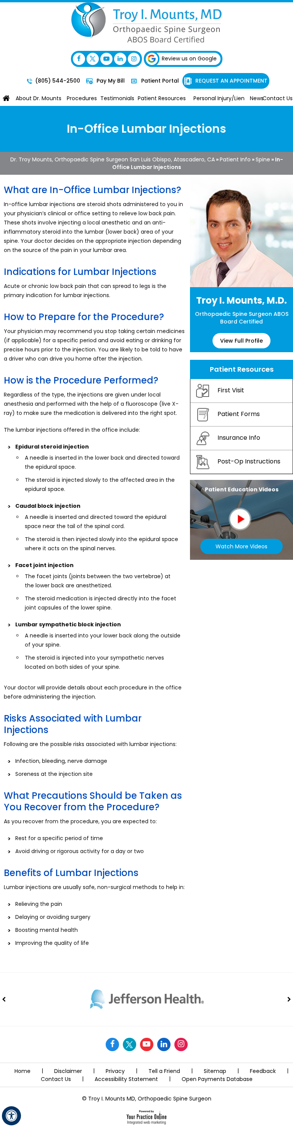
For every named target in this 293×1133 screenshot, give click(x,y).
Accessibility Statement (126, 1079)
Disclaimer (68, 1071)
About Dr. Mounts (38, 98)
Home (6, 98)
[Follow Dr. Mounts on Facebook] (79, 59)
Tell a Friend (164, 1071)
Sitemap (215, 1071)
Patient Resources (162, 98)
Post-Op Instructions (248, 461)
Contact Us (277, 98)
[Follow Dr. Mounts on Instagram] (134, 59)
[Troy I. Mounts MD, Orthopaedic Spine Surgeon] (146, 22)
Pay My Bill (110, 81)
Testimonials (117, 98)
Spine (263, 159)
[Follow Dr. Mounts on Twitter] (93, 59)
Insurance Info (238, 438)
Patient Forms (238, 414)
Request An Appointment (230, 81)
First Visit (230, 390)
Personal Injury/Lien (219, 98)
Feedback (263, 1071)
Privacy (115, 1071)
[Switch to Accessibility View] (11, 1115)
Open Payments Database (217, 1079)
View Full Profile (241, 341)
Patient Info (235, 159)
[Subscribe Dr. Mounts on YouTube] (106, 59)
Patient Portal (159, 81)
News (256, 98)
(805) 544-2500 (57, 81)
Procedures (82, 98)
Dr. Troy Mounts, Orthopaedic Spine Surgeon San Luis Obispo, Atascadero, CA (112, 159)
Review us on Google (189, 58)
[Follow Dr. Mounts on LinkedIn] (120, 59)
